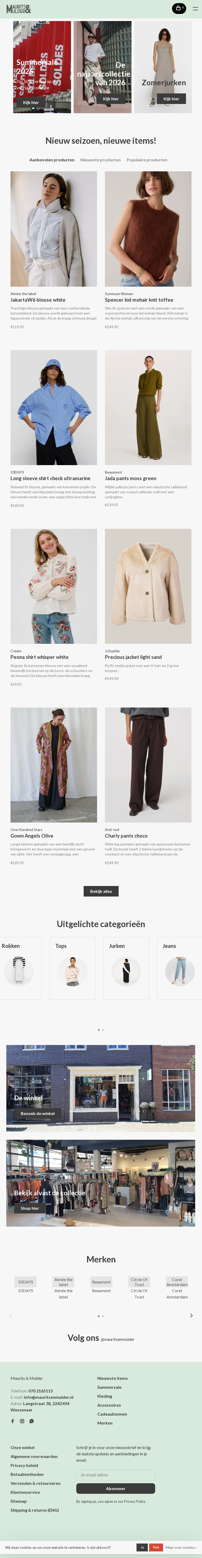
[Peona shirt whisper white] (54, 587)
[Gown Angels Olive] (54, 766)
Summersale (109, 1387)
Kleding (104, 1395)
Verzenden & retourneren (35, 1483)
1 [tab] (99, 1029)
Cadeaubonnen (112, 1413)
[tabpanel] (72, 980)
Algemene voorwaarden (34, 1456)
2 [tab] (103, 1029)
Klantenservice (25, 1492)
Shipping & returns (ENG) (35, 1509)
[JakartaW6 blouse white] (54, 229)
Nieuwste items (112, 1378)
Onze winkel (22, 1447)
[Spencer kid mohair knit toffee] (148, 229)
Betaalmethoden (27, 1474)
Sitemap (19, 1501)
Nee (156, 1547)
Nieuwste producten (100, 159)
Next (191, 1315)
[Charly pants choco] (148, 766)
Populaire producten (147, 159)
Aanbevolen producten (51, 159)
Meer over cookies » (181, 1547)
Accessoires (109, 1404)
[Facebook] (13, 1421)
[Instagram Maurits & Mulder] (22, 1421)
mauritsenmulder (117, 1339)
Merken (105, 1422)
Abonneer (115, 1488)
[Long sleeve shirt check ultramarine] (54, 408)
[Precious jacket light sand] (148, 587)
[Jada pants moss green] (148, 408)
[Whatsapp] (31, 1421)
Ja (142, 1547)
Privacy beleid (24, 1465)
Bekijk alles (101, 891)
